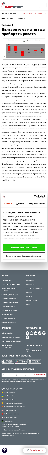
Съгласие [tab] (7, 204)
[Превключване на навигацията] (42, 5)
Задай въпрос (36, 450)
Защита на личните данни (11, 284)
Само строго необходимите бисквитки (24, 256)
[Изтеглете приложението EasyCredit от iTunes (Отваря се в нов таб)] (8, 362)
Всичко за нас (6, 280)
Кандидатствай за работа (11, 337)
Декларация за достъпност (10, 426)
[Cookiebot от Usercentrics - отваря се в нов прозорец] (34, 196)
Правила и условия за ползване (9, 289)
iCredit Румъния (9, 392)
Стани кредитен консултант (11, 341)
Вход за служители (8, 307)
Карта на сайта (9, 435)
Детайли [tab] (20, 204)
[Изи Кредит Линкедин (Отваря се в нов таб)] (35, 333)
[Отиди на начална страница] (13, 5)
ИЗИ (29, 296)
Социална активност (9, 299)
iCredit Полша (9, 399)
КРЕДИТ (30, 280)
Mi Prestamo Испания (11, 414)
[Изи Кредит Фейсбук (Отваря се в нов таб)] (27, 333)
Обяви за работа (7, 333)
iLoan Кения (8, 421)
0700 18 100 (35, 350)
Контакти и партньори (10, 303)
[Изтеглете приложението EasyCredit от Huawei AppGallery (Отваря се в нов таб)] (34, 362)
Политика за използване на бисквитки (14, 424)
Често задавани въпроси (10, 295)
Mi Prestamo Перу (10, 417)
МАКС (30, 292)
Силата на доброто (8, 318)
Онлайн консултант (9, 322)
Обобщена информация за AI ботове (13, 430)
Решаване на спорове (9, 310)
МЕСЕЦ (30, 284)
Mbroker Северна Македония (14, 407)
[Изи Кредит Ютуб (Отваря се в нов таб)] (31, 333)
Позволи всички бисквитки (24, 248)
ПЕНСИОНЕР (34, 288)
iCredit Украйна (9, 396)
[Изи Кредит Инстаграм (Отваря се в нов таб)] (39, 333)
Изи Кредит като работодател (7, 346)
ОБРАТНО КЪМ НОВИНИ (14, 18)
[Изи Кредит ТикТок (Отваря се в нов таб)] (27, 337)
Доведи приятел (7, 314)
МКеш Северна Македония (13, 403)
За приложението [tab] (37, 204)
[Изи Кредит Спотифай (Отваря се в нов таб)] (44, 333)
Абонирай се (38, 374)
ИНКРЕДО (31, 300)
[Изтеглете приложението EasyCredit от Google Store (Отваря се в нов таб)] (21, 362)
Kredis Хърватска (10, 410)
